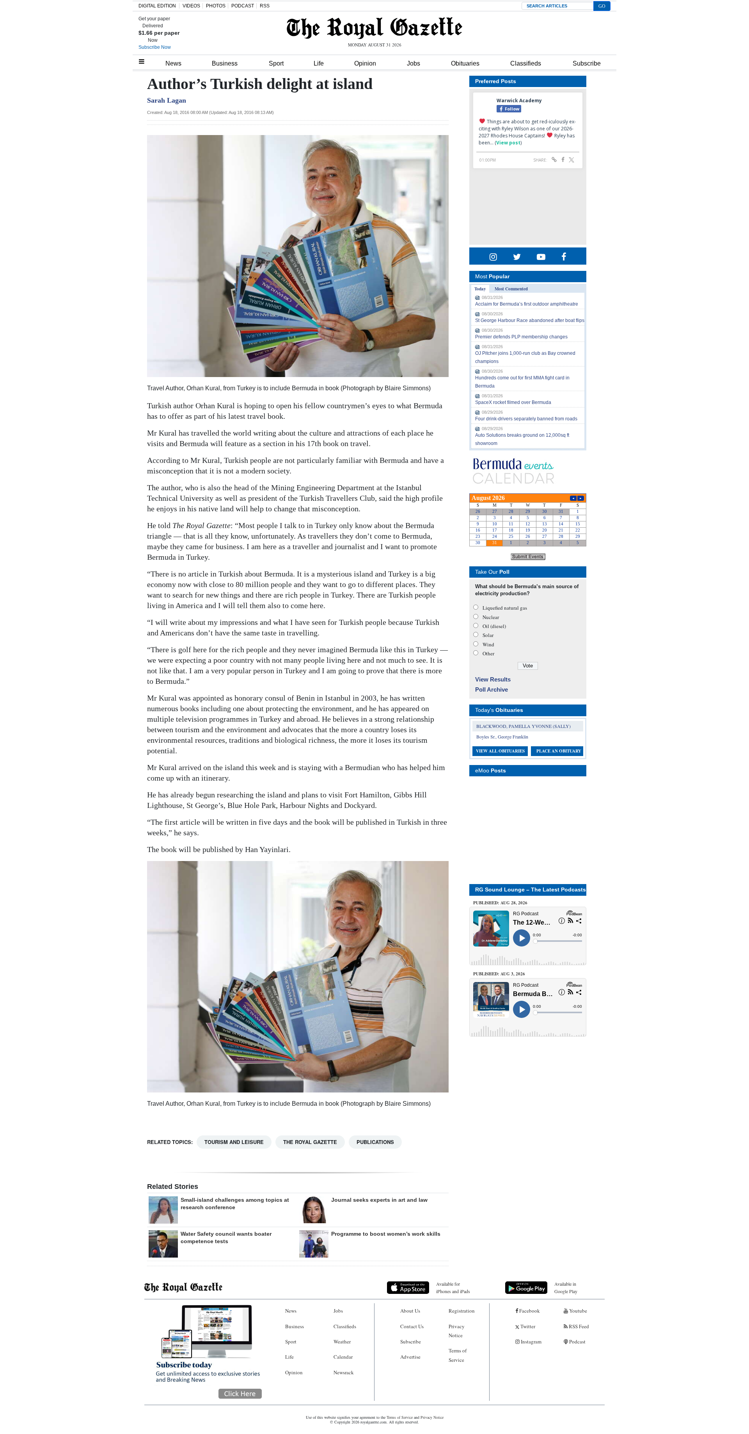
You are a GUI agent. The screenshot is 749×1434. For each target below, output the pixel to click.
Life (319, 63)
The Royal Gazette (310, 1142)
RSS (265, 6)
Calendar (343, 1356)
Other (488, 653)
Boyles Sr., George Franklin (502, 736)
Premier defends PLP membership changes (521, 337)
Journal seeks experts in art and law (379, 1200)
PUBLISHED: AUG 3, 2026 (499, 974)
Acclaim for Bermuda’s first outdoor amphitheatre (526, 304)
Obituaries (465, 63)
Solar (488, 635)
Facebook (529, 1310)
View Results (493, 679)
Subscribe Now (154, 47)
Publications (375, 1142)
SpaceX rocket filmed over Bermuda (513, 402)
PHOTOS (215, 6)
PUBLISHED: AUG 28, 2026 (500, 903)
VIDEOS (191, 6)
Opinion (365, 63)
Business (225, 63)
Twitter (527, 1326)
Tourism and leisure (234, 1142)
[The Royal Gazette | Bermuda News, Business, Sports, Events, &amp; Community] (374, 28)
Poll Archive (491, 689)
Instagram (530, 1341)
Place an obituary (558, 751)
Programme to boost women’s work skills (385, 1234)
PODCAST (242, 6)
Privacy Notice (457, 1331)
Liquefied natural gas (505, 607)
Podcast (577, 1341)
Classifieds (525, 63)
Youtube (577, 1310)
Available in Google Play (565, 1287)
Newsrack (344, 1372)
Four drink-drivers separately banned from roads (526, 419)
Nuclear (491, 617)
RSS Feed (578, 1326)
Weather (342, 1341)
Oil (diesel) (494, 626)
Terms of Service (458, 1355)
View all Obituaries (500, 751)
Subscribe (587, 63)
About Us (410, 1310)
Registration (462, 1310)
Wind (488, 644)
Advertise (410, 1356)
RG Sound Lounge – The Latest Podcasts (530, 889)
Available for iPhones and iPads (453, 1287)
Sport (276, 63)
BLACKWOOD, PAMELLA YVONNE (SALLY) (523, 726)
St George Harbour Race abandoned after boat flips (529, 320)
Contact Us (412, 1326)
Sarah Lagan (166, 100)
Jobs (413, 63)
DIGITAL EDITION (157, 6)
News (173, 63)
